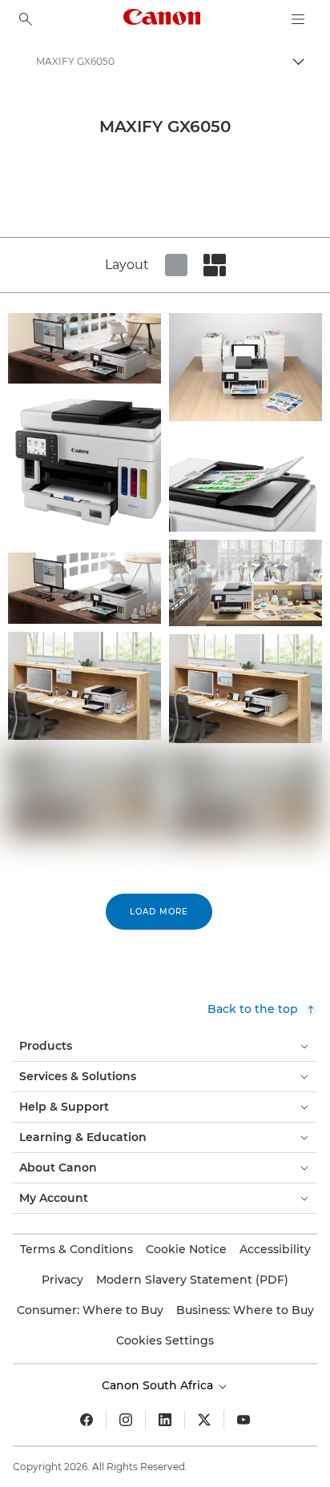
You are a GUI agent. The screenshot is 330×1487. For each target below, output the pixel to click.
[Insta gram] (125, 1419)
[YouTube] (243, 1419)
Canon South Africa (159, 1385)
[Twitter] (204, 1419)
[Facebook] (86, 1419)
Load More (159, 911)
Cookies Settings (165, 1340)
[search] (25, 19)
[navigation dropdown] (298, 19)
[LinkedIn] (165, 1419)
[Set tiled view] (176, 265)
